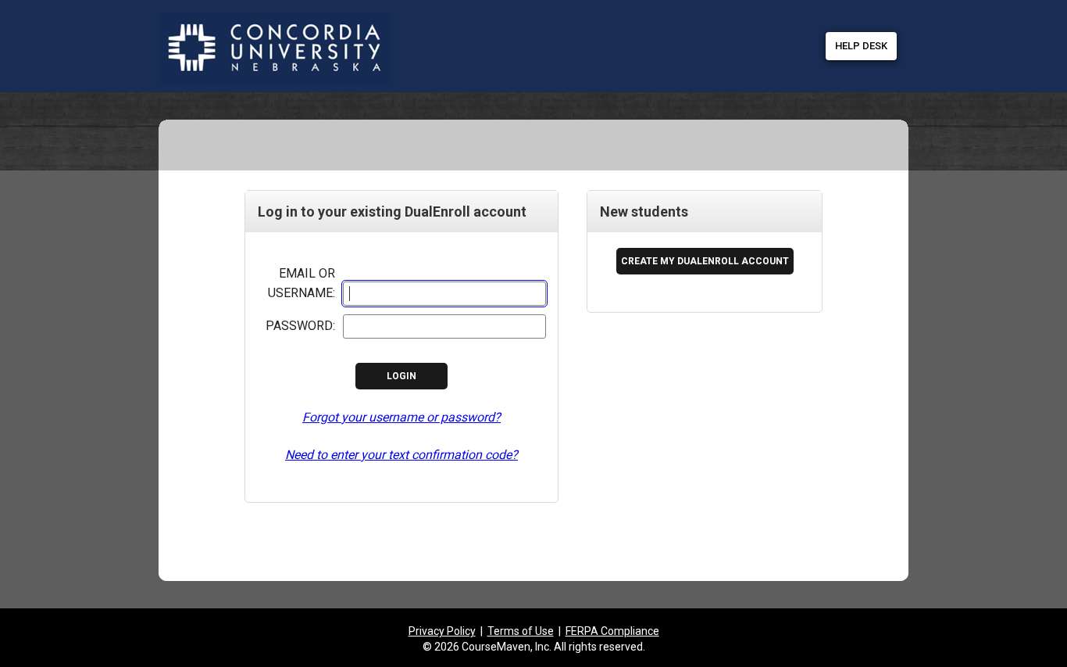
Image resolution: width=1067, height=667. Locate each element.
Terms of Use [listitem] (520, 631)
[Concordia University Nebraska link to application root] (258, 49)
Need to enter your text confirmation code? (401, 454)
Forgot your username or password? (401, 417)
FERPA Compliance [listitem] (612, 631)
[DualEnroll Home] (393, 15)
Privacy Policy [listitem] (442, 631)
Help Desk (861, 46)
